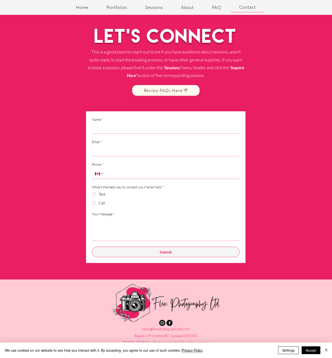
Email (97, 142)
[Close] (326, 350)
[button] (116, 7)
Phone (98, 164)
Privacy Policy (192, 350)
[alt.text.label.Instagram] (162, 323)
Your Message (103, 214)
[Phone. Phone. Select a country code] (99, 174)
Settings (288, 350)
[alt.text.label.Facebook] (169, 323)
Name (97, 119)
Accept (311, 350)
